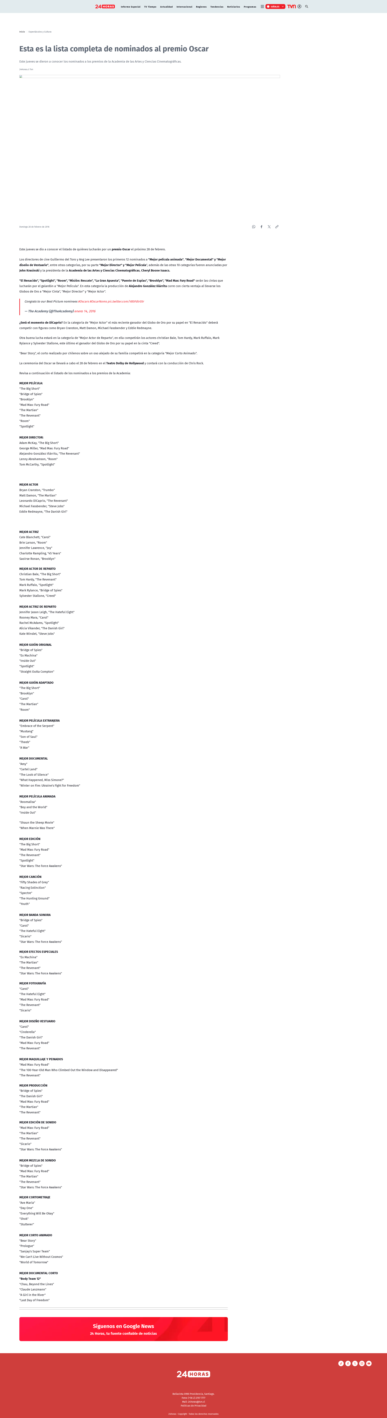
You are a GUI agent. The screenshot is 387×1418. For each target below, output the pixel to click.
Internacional (184, 6)
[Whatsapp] (254, 227)
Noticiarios (233, 6)
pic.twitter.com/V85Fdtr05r (125, 301)
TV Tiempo (150, 6)
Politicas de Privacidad (193, 1405)
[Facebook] (261, 227)
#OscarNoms (98, 301)
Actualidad (166, 6)
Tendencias (216, 6)
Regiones (201, 6)
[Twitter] (269, 227)
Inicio (22, 31)
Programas (250, 6)
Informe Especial (130, 6)
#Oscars (83, 301)
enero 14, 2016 (84, 311)
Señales (275, 6)
